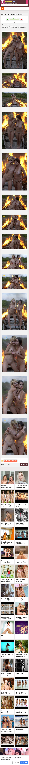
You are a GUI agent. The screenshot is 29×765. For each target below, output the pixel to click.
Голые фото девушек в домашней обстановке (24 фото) (7, 542)
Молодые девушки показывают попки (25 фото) (21, 561)
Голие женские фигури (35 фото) (6, 505)
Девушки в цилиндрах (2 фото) (7, 655)
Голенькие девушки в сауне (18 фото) (7, 524)
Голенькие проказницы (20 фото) (5, 692)
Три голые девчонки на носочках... (7, 711)
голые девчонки (19, 24)
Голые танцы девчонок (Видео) (6, 561)
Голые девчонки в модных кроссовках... (21, 711)
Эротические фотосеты (10, 460)
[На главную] (9, 2)
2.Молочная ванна (6, 636)
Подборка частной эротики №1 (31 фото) (6, 599)
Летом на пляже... (20, 729)
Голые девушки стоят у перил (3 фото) (22, 655)
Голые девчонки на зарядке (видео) (21, 542)
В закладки (13, 22)
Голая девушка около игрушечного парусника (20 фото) (21, 617)
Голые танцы (19, 673)
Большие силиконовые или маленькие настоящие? (6, 486)
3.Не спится (19, 636)
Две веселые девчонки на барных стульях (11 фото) (6, 617)
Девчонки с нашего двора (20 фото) (6, 580)
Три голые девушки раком (21, 505)
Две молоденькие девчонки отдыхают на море (6, 730)
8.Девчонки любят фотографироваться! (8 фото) (7, 674)
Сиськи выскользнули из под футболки (21, 486)
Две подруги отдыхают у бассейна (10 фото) (21, 599)
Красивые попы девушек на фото (20, 524)
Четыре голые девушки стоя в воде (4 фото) (21, 692)
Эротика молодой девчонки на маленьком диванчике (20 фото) (22, 580)
